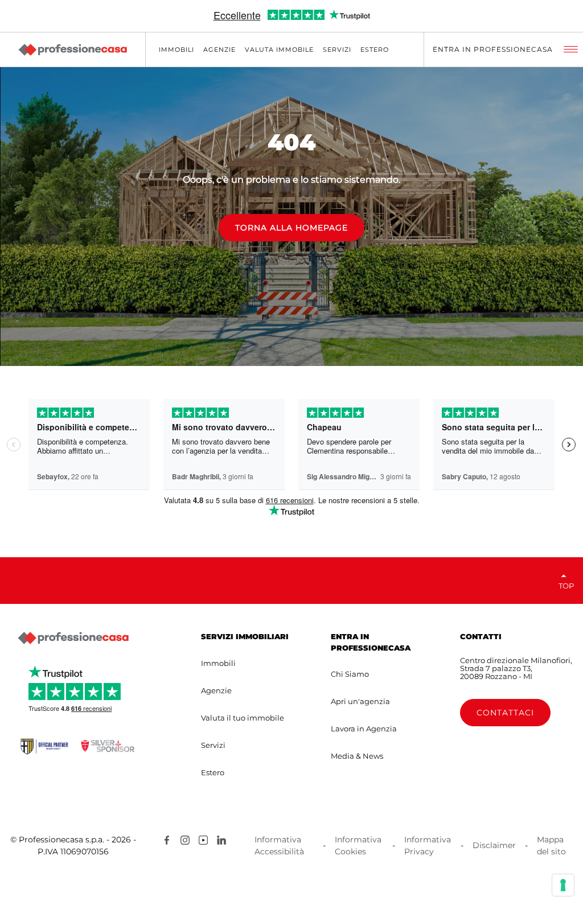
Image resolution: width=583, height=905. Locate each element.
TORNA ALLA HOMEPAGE (291, 228)
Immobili (218, 663)
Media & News (357, 755)
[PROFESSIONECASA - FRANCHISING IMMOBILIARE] (73, 638)
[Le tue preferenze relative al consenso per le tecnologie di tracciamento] (563, 885)
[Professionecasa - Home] (72, 50)
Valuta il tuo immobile (242, 717)
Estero (212, 772)
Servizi (213, 745)
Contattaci (505, 712)
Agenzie (216, 690)
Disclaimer (494, 845)
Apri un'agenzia (360, 701)
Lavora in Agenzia (364, 728)
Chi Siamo (350, 673)
